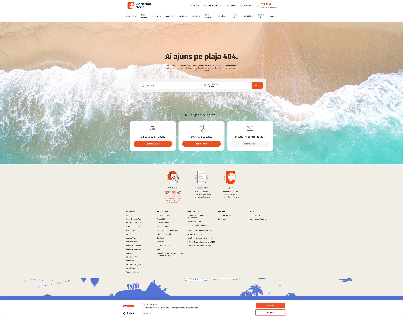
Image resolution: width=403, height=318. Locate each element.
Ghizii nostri (130, 230)
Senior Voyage (208, 16)
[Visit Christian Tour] (139, 5)
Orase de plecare (163, 215)
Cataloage (161, 238)
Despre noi (130, 215)
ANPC (159, 249)
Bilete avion (234, 16)
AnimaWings (131, 238)
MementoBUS (131, 257)
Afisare (145, 313)
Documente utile (163, 246)
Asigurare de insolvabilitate (198, 225)
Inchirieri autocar (163, 223)
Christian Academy (133, 246)
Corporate (130, 261)
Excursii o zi (261, 16)
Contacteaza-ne (255, 215)
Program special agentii (258, 219)
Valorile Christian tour (134, 223)
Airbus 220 (161, 219)
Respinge (270, 312)
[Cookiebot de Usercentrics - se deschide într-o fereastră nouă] (128, 313)
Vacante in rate (162, 227)
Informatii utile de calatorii (167, 230)
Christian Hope (132, 242)
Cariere (129, 253)
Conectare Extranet (225, 215)
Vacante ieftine (132, 272)
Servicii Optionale (194, 222)
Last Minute (144, 16)
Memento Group (132, 234)
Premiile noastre (132, 268)
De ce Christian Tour (133, 219)
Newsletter (161, 242)
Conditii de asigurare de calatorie (200, 238)
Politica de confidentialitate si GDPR (201, 242)
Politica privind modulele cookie (200, 246)
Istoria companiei (133, 227)
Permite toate (270, 305)
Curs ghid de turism (133, 249)
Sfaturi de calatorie (164, 234)
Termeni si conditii (194, 234)
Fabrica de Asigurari (133, 264)
